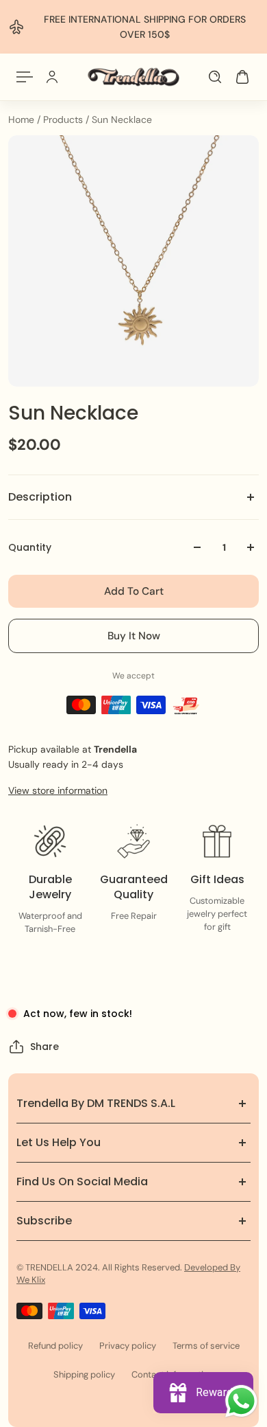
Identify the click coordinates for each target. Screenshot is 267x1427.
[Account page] (52, 77)
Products (64, 119)
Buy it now (133, 636)
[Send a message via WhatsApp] (241, 1401)
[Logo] (134, 77)
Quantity (29, 547)
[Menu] (24, 77)
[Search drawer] (215, 77)
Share (44, 1046)
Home (22, 119)
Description (40, 497)
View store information (57, 790)
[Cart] (242, 77)
